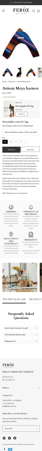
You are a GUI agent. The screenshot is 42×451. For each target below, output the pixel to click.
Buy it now (30, 150)
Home (4, 81)
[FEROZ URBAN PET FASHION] (21, 11)
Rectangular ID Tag (24, 106)
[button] (33, 10)
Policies (5, 388)
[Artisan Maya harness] (7, 72)
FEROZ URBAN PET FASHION (17, 372)
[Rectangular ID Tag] (9, 109)
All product (11, 81)
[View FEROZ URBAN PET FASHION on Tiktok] (9, 438)
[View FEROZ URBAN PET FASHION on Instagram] (4, 438)
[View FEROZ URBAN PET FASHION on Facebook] (15, 438)
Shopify (32, 444)
